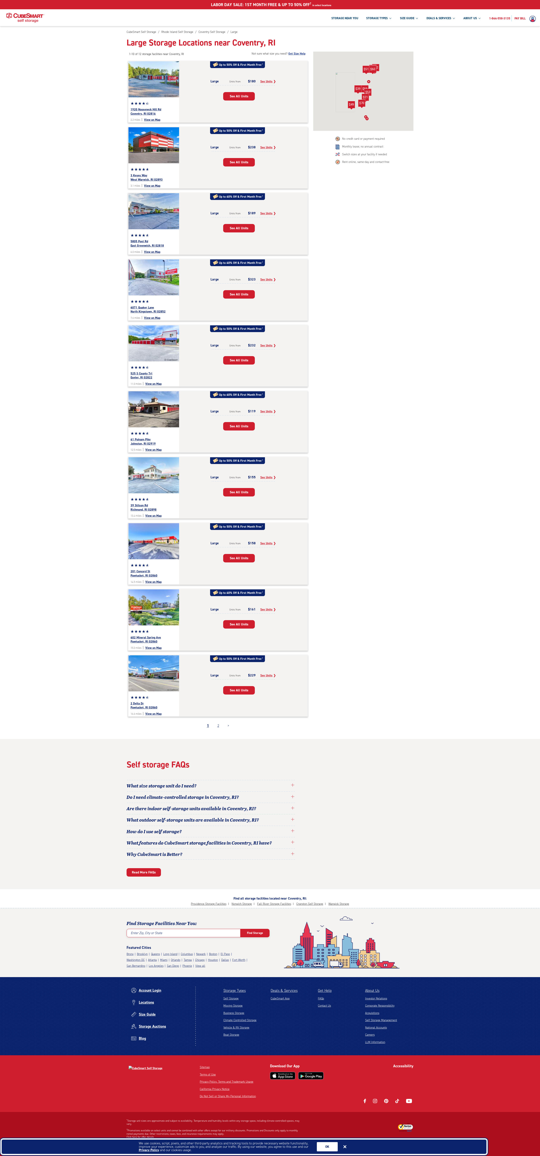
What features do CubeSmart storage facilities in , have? (199, 842)
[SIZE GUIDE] (417, 18)
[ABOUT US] (479, 18)
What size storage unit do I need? (162, 785)
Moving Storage (233, 1006)
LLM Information (375, 1042)
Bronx (130, 954)
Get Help (325, 990)
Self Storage (231, 998)
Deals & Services (284, 990)
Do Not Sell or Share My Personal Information (228, 1096)
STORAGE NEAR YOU (344, 18)
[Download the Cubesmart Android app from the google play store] (311, 1076)
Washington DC (136, 960)
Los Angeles (156, 966)
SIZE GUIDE (407, 18)
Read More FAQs (144, 872)
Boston (213, 954)
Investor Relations (376, 998)
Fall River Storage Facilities (274, 904)
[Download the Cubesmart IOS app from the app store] (282, 1076)
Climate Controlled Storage (239, 1020)
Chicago (200, 960)
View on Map (152, 120)
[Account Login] (533, 19)
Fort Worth (238, 960)
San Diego (173, 966)
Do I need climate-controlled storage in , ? (183, 797)
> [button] (228, 725)
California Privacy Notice (215, 1089)
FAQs (321, 998)
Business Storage (233, 1013)
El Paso (225, 954)
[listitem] (234, 32)
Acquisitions (372, 1013)
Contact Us (324, 1006)
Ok (327, 1147)
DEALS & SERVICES (439, 18)
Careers (370, 1035)
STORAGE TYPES (377, 18)
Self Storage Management (381, 1020)
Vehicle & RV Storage (236, 1028)
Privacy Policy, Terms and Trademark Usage (226, 1082)
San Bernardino (136, 966)
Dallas (225, 960)
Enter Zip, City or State (146, 933)
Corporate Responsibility (379, 1006)
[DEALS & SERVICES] (454, 18)
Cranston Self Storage (309, 904)
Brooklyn (142, 954)
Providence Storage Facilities (208, 904)
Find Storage (255, 933)
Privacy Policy (149, 1150)
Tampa (188, 960)
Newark (201, 954)
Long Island (170, 954)
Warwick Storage (338, 904)
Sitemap (205, 1067)
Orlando (175, 960)
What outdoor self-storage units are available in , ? (193, 819)
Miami (163, 960)
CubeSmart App (280, 998)
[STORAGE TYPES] (390, 18)
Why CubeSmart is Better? (154, 854)
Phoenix (187, 966)
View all (200, 966)
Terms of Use (208, 1075)
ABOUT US (470, 18)
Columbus (187, 954)
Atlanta (152, 960)
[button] (358, 89)
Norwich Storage (242, 904)
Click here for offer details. (141, 1137)
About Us (372, 990)
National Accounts (376, 1028)
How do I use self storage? (154, 831)
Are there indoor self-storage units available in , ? (191, 808)
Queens (155, 954)
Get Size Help (296, 54)
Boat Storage (231, 1035)
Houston (213, 960)
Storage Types (234, 990)
